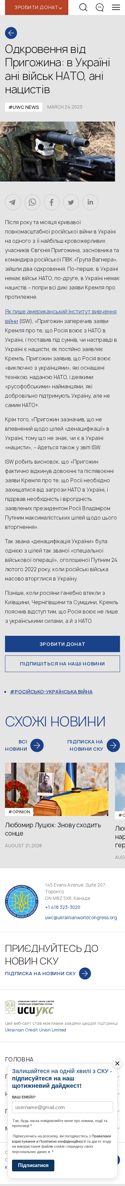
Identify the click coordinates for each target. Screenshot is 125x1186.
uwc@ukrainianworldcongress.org (81, 918)
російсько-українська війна (54, 691)
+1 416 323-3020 (62, 907)
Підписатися (33, 1165)
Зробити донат (62, 644)
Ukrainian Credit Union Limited (35, 1030)
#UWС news (23, 107)
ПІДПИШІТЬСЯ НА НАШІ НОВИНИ (62, 663)
